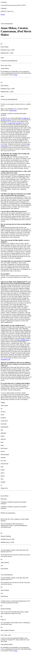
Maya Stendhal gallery (23, 340)
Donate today (13, 110)
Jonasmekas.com (5, 359)
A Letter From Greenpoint (14, 123)
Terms (15, 75)
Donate (3, 14)
